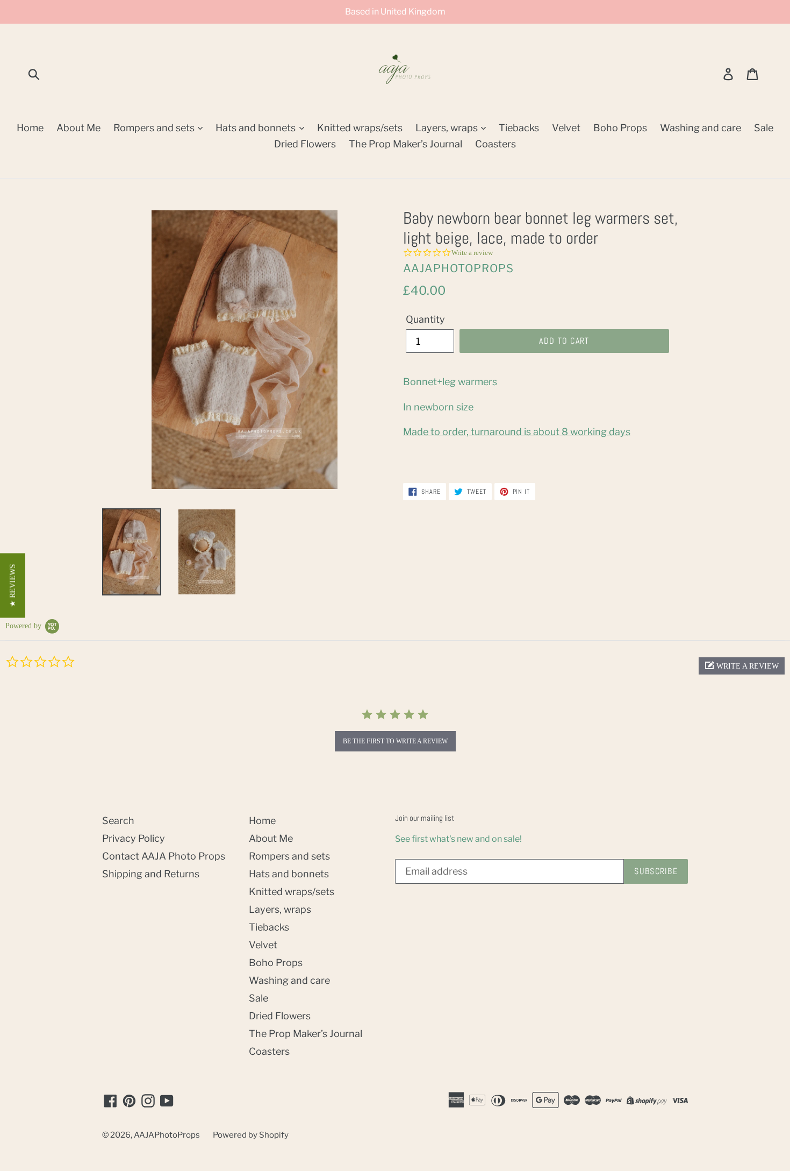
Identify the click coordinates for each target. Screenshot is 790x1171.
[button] (742, 666)
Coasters (495, 144)
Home (30, 127)
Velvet (566, 127)
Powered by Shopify (251, 1135)
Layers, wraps (447, 127)
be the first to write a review (395, 741)
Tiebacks (519, 127)
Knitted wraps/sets (360, 127)
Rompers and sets (155, 127)
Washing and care (700, 127)
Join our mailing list (424, 818)
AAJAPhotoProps (167, 1135)
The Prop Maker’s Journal (405, 144)
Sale (763, 127)
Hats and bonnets (257, 127)
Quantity (425, 319)
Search (118, 820)
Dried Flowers (305, 144)
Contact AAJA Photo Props (163, 856)
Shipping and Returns (150, 873)
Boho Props (620, 127)
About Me (78, 127)
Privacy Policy (133, 838)
